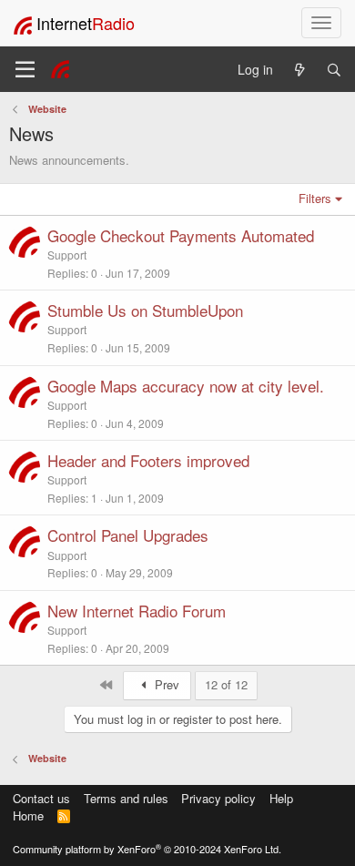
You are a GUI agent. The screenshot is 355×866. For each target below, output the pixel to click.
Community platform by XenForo (147, 848)
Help (281, 798)
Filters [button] (315, 198)
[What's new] (299, 70)
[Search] (334, 70)
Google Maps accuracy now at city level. (185, 385)
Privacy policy (218, 798)
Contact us (41, 798)
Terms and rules (126, 798)
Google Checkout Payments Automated (180, 235)
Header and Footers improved (148, 460)
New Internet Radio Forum (136, 610)
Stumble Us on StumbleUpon (145, 310)
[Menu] (25, 69)
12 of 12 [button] (226, 684)
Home (28, 815)
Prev (165, 684)
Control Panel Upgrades (127, 535)
